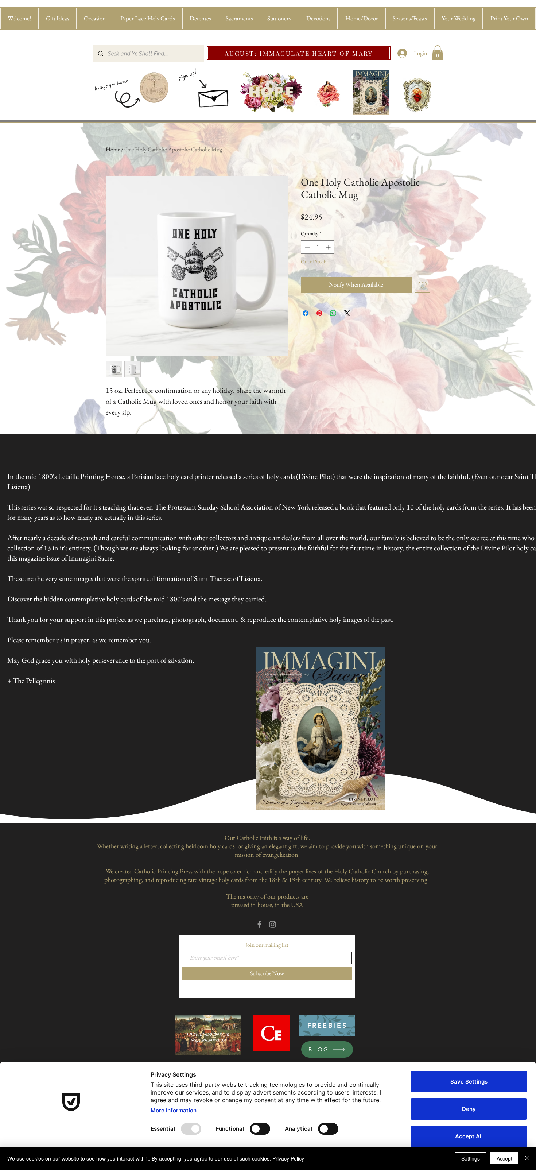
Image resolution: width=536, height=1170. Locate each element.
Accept (504, 1158)
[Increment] (328, 247)
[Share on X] (347, 313)
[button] (58, 18)
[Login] (402, 53)
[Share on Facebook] (305, 313)
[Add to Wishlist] (423, 285)
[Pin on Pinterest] (319, 313)
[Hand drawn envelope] (214, 96)
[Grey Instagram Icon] (272, 924)
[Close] (527, 1158)
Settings (470, 1158)
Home (113, 149)
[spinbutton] (317, 247)
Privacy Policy (288, 1158)
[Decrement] (306, 247)
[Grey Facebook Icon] (259, 924)
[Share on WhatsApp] (333, 313)
